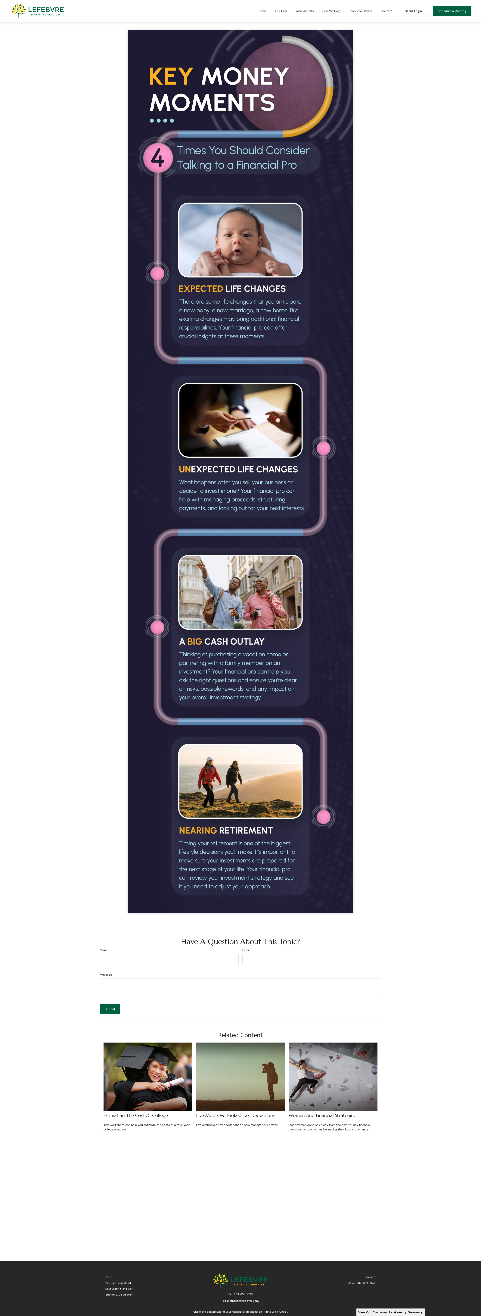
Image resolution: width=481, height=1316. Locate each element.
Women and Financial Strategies (322, 1115)
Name (103, 950)
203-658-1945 (366, 1283)
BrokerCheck (279, 1311)
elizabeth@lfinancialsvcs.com (240, 1300)
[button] (262, 10)
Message (106, 975)
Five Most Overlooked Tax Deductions (235, 1115)
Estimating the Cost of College (136, 1115)
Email (245, 950)
